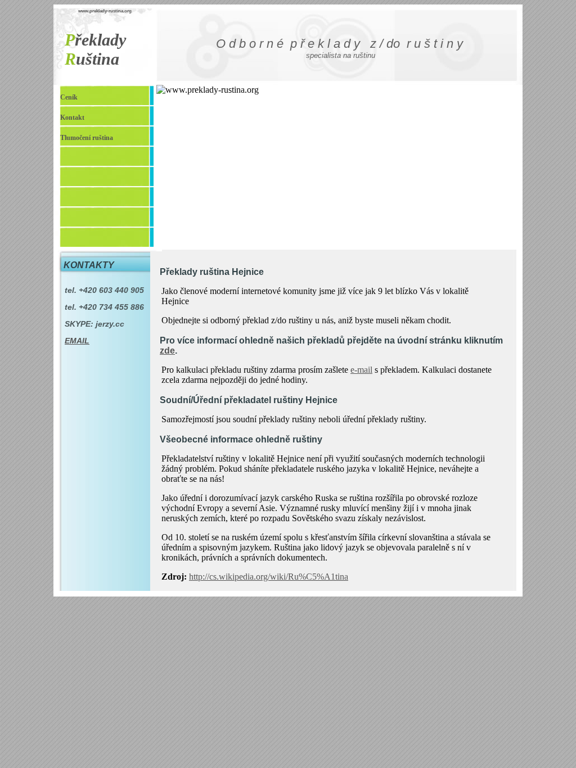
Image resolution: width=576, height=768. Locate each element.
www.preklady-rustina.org (105, 10)
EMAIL (77, 340)
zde (167, 350)
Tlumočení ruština (86, 138)
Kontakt (72, 117)
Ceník (69, 97)
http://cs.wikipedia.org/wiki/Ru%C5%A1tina (268, 576)
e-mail (361, 369)
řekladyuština (95, 49)
